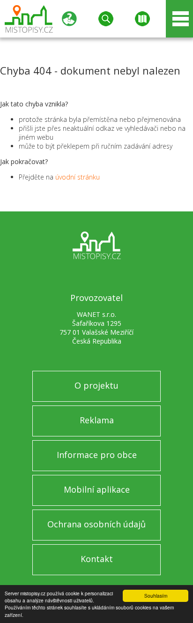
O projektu (96, 385)
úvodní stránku (77, 177)
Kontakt (97, 558)
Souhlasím (155, 595)
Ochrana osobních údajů (96, 524)
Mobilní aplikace (97, 489)
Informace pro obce (97, 454)
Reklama (97, 420)
